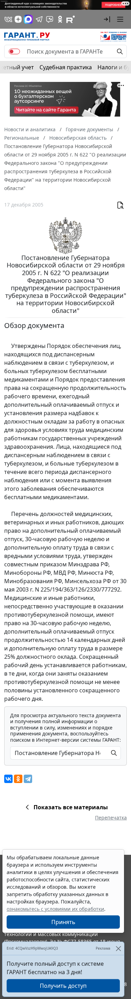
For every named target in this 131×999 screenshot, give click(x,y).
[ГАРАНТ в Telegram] (39, 19)
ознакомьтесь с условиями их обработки (55, 909)
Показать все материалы (71, 807)
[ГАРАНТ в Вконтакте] (8, 19)
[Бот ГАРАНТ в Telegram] (49, 19)
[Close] (118, 948)
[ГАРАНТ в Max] (28, 19)
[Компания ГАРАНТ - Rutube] (70, 19)
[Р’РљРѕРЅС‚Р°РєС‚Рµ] (8, 779)
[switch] (14, 51)
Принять (63, 922)
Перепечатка (111, 817)
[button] (107, 19)
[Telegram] (28, 779)
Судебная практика (65, 67)
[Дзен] (18, 19)
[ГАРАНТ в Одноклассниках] (60, 19)
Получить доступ (63, 986)
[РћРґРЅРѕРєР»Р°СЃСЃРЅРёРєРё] (18, 779)
